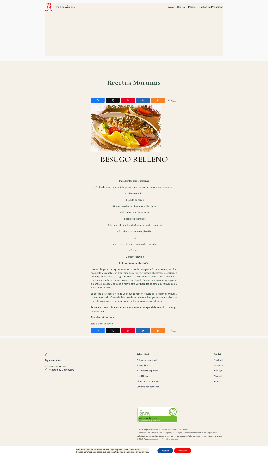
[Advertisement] (134, 34)
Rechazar (182, 450)
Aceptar (165, 450)
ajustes (145, 452)
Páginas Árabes (65, 7)
